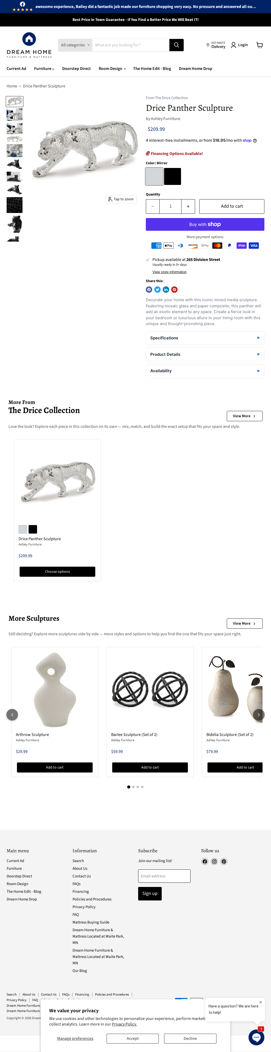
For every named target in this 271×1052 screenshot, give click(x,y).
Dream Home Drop (195, 69)
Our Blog (80, 971)
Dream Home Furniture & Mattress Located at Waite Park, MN (98, 936)
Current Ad (16, 69)
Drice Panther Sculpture (40, 539)
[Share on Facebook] (149, 289)
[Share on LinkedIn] (166, 289)
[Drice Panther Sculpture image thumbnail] (14, 101)
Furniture (43, 69)
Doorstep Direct (76, 69)
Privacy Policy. (124, 1024)
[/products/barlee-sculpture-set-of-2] (150, 690)
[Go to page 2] (133, 787)
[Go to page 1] (128, 787)
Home (12, 86)
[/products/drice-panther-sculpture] (57, 483)
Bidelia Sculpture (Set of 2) (230, 735)
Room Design (111, 69)
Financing (81, 891)
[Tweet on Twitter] (157, 289)
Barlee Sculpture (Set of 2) (134, 735)
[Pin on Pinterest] (174, 289)
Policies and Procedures (92, 899)
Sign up (149, 893)
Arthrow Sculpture (32, 735)
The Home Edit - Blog (152, 69)
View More (242, 416)
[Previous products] (12, 715)
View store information (169, 272)
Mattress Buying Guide (91, 922)
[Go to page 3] (138, 787)
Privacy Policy (84, 907)
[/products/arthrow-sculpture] (55, 690)
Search (78, 861)
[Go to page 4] (142, 787)
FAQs (76, 884)
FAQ (76, 914)
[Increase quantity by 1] (188, 206)
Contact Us (82, 876)
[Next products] (259, 715)
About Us (80, 868)
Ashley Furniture (165, 119)
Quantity (153, 194)
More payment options (205, 237)
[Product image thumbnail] (14, 115)
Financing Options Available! (176, 154)
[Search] (176, 45)
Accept (133, 1038)
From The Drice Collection (167, 98)
